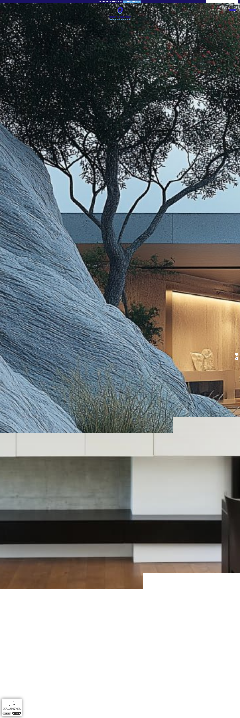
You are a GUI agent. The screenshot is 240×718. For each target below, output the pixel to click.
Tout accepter (16, 713)
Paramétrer (7, 713)
